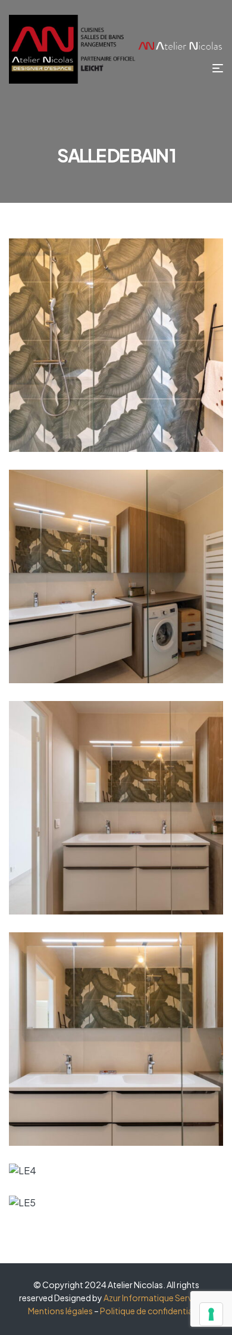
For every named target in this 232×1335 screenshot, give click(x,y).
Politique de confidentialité (152, 1310)
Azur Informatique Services (156, 1297)
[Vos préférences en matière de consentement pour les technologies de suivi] (211, 1314)
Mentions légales (60, 1310)
